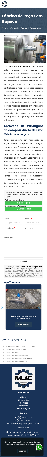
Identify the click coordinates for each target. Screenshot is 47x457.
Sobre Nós (24, 400)
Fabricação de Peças (11, 352)
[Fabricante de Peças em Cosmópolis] (23, 299)
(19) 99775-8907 (24, 420)
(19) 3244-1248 (23, 203)
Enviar (22, 261)
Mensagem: (9, 237)
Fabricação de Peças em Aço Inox (15, 355)
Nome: (8, 219)
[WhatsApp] (38, 447)
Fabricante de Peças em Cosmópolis (23, 317)
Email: (28, 219)
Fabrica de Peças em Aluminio (14, 349)
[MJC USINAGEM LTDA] (23, 378)
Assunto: (29, 228)
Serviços (24, 403)
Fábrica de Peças (28, 346)
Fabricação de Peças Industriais (15, 361)
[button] (43, 4)
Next (39, 307)
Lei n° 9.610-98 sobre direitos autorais (23, 276)
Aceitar (22, 451)
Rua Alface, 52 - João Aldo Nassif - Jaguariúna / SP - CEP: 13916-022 (24, 434)
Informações (24, 408)
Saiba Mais (23, 324)
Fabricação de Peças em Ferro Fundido (17, 358)
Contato (24, 405)
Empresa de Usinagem (11, 346)
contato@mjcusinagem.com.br (25, 423)
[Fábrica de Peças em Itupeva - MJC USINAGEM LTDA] (4, 4)
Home (24, 397)
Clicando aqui (24, 209)
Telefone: (10, 228)
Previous (2, 307)
